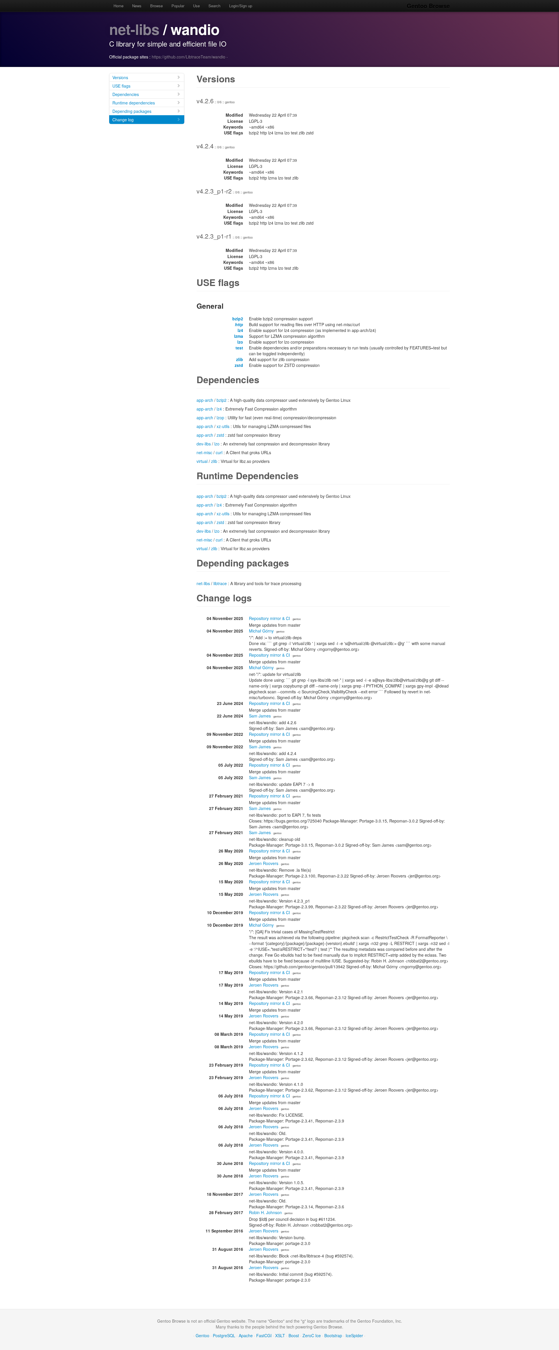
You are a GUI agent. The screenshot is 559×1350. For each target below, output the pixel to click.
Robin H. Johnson (265, 1212)
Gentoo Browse (428, 5)
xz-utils (223, 426)
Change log (123, 119)
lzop (220, 417)
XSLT (280, 1335)
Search (214, 5)
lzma (238, 336)
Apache (246, 1335)
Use (196, 5)
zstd (239, 365)
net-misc (204, 452)
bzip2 (237, 318)
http (239, 324)
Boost (294, 1335)
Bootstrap (333, 1335)
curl (219, 452)
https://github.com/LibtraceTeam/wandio (188, 57)
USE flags (121, 86)
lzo (240, 342)
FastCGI (264, 1335)
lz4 (240, 330)
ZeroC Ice (312, 1335)
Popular (177, 5)
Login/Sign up (240, 5)
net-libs (134, 29)
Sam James (260, 716)
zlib (239, 359)
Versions (120, 77)
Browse (156, 5)
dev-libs (204, 444)
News (136, 5)
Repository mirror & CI (269, 618)
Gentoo (202, 1335)
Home (118, 5)
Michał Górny (261, 631)
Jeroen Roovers (263, 863)
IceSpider (354, 1335)
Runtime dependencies (133, 103)
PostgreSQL (224, 1335)
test (239, 348)
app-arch (205, 400)
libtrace (220, 583)
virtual (202, 461)
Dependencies (125, 94)
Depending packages (131, 111)
